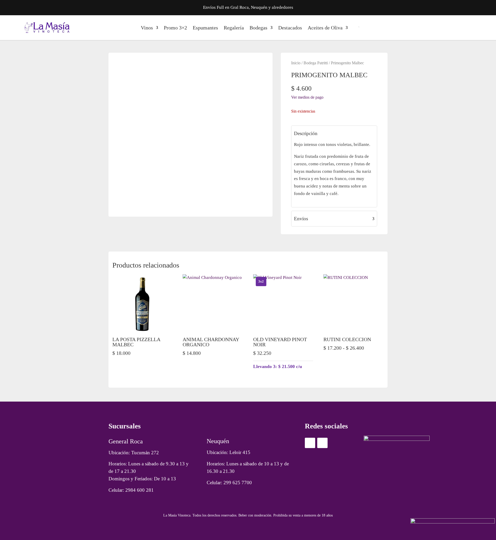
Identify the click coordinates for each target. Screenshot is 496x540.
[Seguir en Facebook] (310, 443)
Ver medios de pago (307, 97)
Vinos (147, 27)
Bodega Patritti (316, 63)
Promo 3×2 (175, 27)
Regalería (234, 27)
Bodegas (258, 27)
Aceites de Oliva (325, 27)
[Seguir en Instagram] (322, 443)
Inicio (295, 63)
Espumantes (205, 27)
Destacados (290, 27)
